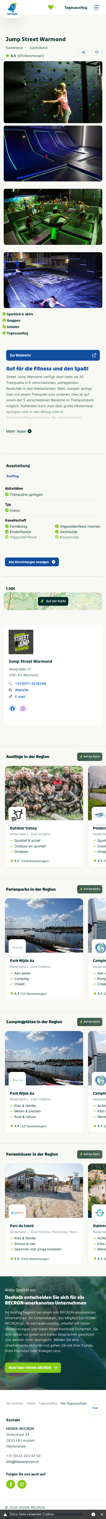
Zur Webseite (20, 355)
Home (31, 1403)
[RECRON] (12, 9)
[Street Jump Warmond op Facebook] (13, 708)
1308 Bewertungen (34, 861)
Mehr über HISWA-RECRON (30, 1368)
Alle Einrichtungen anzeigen (29, 562)
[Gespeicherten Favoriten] (52, 7)
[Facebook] (10, 1484)
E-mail (20, 696)
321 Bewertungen (33, 994)
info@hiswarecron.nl (22, 1462)
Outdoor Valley (23, 828)
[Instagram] (22, 1484)
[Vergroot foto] (53, 92)
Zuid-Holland (40, 834)
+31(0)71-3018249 (30, 683)
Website (21, 690)
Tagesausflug (75, 7)
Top (95, 1408)
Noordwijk (77, 1232)
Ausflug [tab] (12, 476)
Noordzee (60, 1232)
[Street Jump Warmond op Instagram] (23, 708)
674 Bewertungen (30, 56)
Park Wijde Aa (22, 960)
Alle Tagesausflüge (74, 1403)
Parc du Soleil (22, 1225)
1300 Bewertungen (34, 1259)
